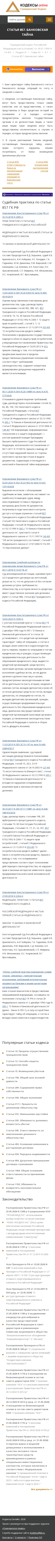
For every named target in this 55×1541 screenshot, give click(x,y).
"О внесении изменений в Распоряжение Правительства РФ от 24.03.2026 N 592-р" (28, 1425)
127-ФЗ (46, 767)
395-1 (7, 422)
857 (33, 221)
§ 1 (47, 52)
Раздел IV (21, 52)
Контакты (7, 1537)
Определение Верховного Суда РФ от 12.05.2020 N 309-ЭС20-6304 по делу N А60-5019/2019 (24, 293)
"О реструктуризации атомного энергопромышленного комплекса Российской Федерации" (26, 1296)
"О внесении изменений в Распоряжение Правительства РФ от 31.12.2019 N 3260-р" (27, 1250)
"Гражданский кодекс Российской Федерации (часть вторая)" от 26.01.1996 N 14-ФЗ (27, 48)
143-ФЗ (46, 536)
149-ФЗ (6, 429)
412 (46, 346)
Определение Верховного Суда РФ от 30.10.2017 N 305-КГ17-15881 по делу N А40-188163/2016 (25, 808)
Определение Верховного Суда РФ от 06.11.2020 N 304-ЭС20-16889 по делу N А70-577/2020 (25, 391)
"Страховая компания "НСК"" (28, 1405)
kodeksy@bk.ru (37, 1532)
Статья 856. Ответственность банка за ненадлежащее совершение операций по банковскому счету (16, 172)
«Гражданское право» (13, 1528)
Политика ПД (35, 1537)
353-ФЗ (46, 327)
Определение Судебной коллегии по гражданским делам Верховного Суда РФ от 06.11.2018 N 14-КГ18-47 (25, 566)
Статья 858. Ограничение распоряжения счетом (40, 166)
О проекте (20, 1537)
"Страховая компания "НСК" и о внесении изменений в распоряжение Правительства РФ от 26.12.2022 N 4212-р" (27, 1381)
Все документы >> (42, 1489)
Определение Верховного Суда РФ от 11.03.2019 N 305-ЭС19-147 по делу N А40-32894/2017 (24, 744)
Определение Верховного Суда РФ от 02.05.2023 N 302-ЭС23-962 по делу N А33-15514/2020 (24, 482)
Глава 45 (36, 52)
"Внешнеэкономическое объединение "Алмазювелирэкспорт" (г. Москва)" (27, 1324)
